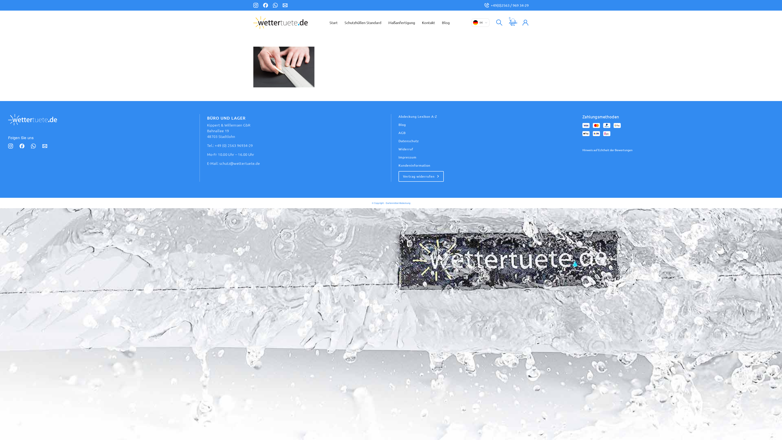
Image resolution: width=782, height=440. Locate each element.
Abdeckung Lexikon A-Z (418, 116)
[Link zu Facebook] (265, 6)
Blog (402, 124)
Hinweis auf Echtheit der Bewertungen (607, 150)
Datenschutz (409, 141)
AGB (402, 133)
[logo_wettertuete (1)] (280, 22)
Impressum (407, 157)
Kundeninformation (414, 165)
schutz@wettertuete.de (239, 163)
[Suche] (499, 22)
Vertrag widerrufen (419, 176)
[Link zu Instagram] (255, 6)
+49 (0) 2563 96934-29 (234, 145)
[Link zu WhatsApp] (275, 6)
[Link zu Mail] (285, 6)
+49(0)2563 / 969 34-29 (510, 5)
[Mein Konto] (525, 22)
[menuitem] (333, 22)
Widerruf (406, 149)
